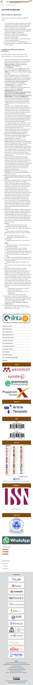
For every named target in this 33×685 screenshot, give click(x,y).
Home (3, 5)
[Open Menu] (1, 1)
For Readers (5, 563)
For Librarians (5, 568)
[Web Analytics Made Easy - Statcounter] (16, 479)
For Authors (4, 566)
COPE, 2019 (8, 297)
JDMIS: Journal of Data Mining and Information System (16, 481)
